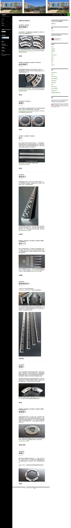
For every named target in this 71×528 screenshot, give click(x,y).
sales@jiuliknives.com (24, 50)
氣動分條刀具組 (54, 86)
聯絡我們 (65, 14)
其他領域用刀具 (21, 240)
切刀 (52, 62)
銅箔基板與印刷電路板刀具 (56, 92)
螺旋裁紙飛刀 (24, 283)
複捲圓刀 (22, 412)
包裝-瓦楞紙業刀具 (21, 25)
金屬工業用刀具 (54, 90)
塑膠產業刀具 (53, 82)
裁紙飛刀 (22, 177)
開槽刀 (20, 94)
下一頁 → (34, 488)
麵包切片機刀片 (54, 54)
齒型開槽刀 (23, 27)
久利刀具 (4, 14)
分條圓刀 (21, 444)
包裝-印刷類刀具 (21, 62)
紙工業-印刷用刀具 (38, 62)
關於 (57, 14)
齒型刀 (52, 46)
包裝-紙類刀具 (27, 25)
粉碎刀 (52, 56)
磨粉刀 (52, 58)
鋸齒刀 (20, 168)
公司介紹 (54, 14)
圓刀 (24, 444)
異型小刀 (22, 243)
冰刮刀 (52, 74)
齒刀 (20, 138)
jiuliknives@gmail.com (33, 50)
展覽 (52, 52)
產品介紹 (60, 14)
